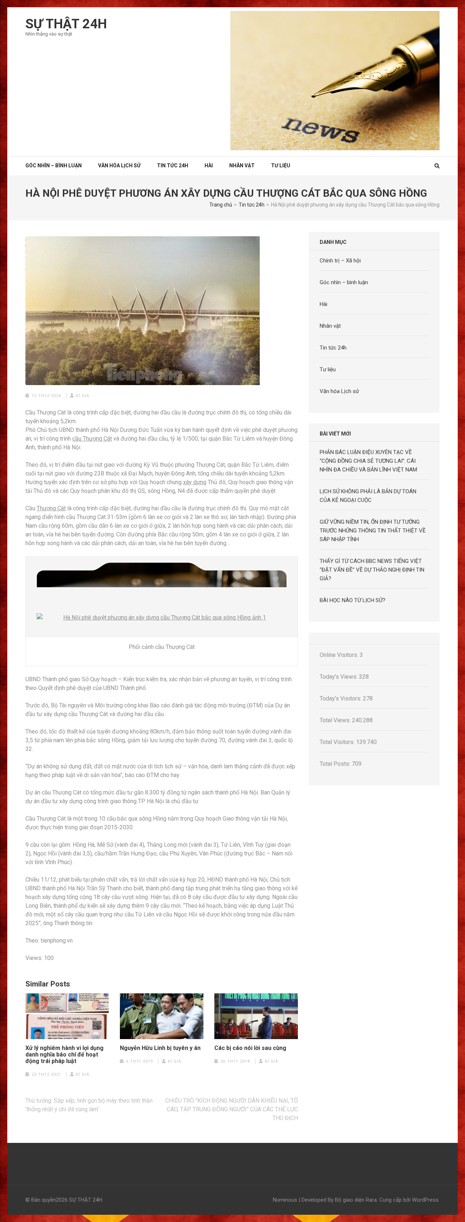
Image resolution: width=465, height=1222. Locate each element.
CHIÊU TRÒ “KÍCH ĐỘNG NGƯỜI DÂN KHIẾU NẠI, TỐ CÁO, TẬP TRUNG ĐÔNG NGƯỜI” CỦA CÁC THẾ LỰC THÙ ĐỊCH (231, 1109)
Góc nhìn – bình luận (344, 282)
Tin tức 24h (172, 165)
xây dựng (194, 482)
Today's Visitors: (341, 698)
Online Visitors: (340, 654)
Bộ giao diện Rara (356, 1200)
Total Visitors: (338, 742)
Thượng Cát (51, 508)
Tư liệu (280, 165)
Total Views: (336, 720)
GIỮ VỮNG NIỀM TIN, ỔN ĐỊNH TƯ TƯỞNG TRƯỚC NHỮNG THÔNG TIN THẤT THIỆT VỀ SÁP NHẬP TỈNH (373, 531)
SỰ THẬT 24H (66, 24)
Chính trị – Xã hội (340, 260)
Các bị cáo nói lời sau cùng (250, 1048)
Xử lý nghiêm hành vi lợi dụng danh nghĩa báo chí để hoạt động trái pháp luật (64, 1054)
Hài (209, 165)
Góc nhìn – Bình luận (53, 165)
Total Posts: (336, 763)
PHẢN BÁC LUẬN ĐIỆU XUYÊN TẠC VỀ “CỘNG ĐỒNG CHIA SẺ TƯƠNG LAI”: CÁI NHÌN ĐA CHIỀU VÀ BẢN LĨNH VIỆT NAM (368, 461)
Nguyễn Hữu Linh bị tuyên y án (160, 1048)
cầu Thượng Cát (92, 438)
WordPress (425, 1200)
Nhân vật (242, 165)
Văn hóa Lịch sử (119, 165)
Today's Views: (339, 676)
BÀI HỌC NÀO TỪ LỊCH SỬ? (352, 600)
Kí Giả (82, 395)
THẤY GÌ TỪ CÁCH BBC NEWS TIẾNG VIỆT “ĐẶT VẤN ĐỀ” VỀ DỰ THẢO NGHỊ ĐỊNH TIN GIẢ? (372, 570)
